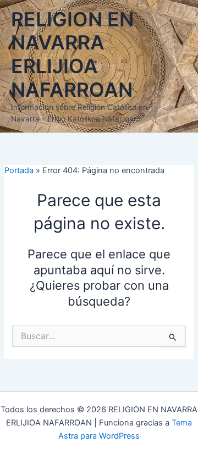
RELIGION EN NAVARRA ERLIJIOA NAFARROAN (72, 55)
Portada (19, 170)
